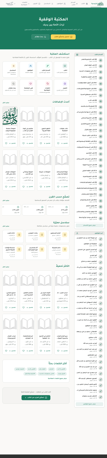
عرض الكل (6, 103)
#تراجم (51, 369)
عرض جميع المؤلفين (89, 404)
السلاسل (47, 3)
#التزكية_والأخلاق (30, 374)
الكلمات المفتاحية (24, 4)
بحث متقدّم (39, 37)
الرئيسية (94, 3)
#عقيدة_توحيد (20, 369)
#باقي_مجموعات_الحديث (46, 374)
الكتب (83, 3)
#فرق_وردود (61, 374)
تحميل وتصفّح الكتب (61, 37)
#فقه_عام (42, 369)
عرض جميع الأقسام (89, 225)
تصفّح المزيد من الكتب (35, 397)
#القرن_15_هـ (61, 369)
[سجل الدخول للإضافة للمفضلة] (58, 143)
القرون (35, 3)
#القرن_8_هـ (31, 369)
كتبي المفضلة (10, 4)
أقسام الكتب (73, 4)
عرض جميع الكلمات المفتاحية (57, 378)
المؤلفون (60, 3)
